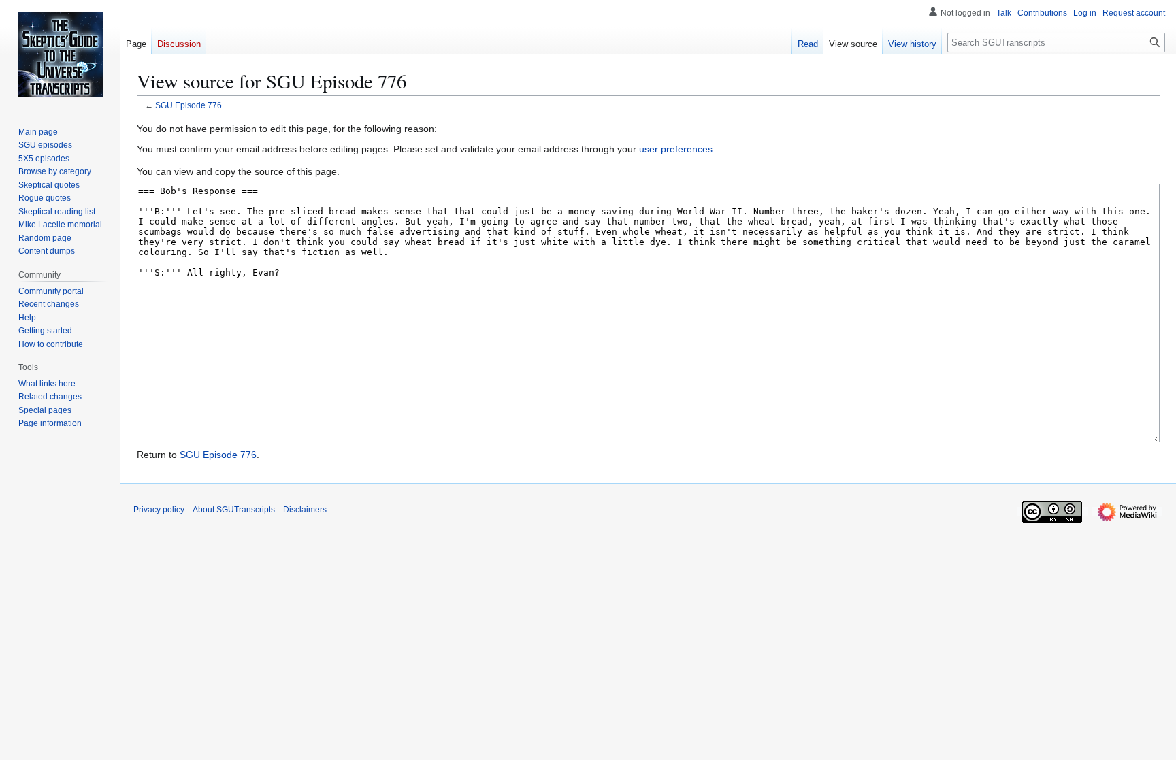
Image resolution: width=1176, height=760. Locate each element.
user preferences (676, 149)
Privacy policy (158, 509)
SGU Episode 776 (188, 105)
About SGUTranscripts (234, 509)
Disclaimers (305, 509)
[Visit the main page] (59, 54)
